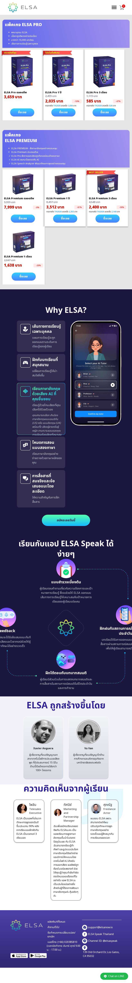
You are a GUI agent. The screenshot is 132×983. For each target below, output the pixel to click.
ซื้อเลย (22, 112)
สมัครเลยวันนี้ (66, 520)
